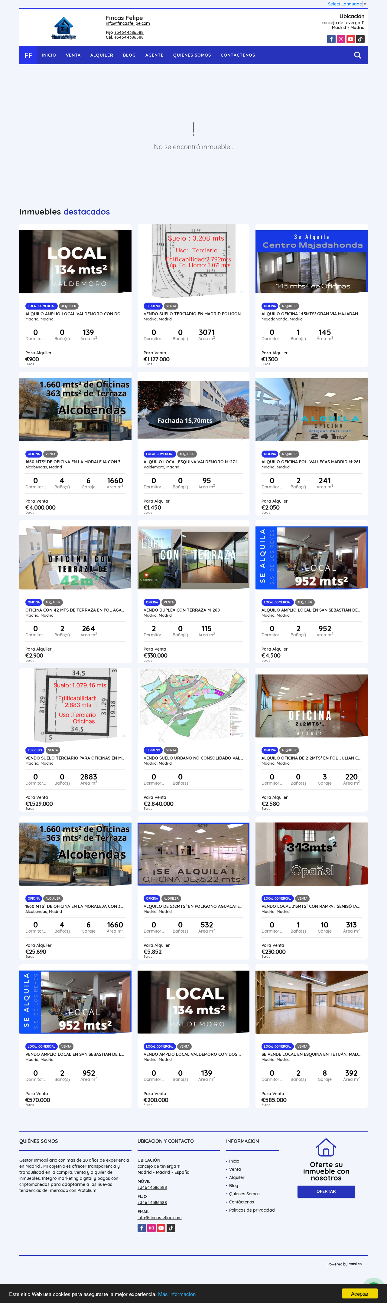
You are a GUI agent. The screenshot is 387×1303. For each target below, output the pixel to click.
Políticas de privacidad (252, 1210)
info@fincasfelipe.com (128, 23)
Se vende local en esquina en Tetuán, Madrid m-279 (312, 1054)
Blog (129, 55)
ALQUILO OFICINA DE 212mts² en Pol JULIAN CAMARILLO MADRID (312, 758)
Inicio (49, 55)
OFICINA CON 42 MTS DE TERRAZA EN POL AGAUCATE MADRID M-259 (75, 610)
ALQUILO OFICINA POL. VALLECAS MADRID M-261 (311, 461)
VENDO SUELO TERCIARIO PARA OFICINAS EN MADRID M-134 (75, 758)
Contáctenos (238, 55)
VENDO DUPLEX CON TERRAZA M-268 (182, 610)
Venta (73, 55)
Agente (154, 55)
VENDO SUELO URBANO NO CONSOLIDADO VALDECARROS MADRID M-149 (194, 758)
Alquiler (101, 55)
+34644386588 (129, 32)
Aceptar (360, 1293)
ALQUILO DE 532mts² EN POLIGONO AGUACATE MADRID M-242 (194, 906)
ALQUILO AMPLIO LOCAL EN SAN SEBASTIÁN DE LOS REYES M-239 (312, 610)
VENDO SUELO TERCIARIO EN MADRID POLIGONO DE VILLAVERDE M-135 (194, 313)
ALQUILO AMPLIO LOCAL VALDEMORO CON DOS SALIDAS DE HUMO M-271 (75, 313)
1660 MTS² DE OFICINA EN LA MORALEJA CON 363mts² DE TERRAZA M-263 (75, 461)
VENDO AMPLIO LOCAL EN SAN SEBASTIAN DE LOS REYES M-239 (75, 1054)
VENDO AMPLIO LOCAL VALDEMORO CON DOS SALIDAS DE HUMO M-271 (194, 1054)
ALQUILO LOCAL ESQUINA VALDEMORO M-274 (191, 461)
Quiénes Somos (192, 55)
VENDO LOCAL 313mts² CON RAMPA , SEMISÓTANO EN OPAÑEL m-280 (312, 906)
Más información (177, 1294)
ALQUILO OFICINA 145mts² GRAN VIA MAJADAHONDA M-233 (312, 313)
